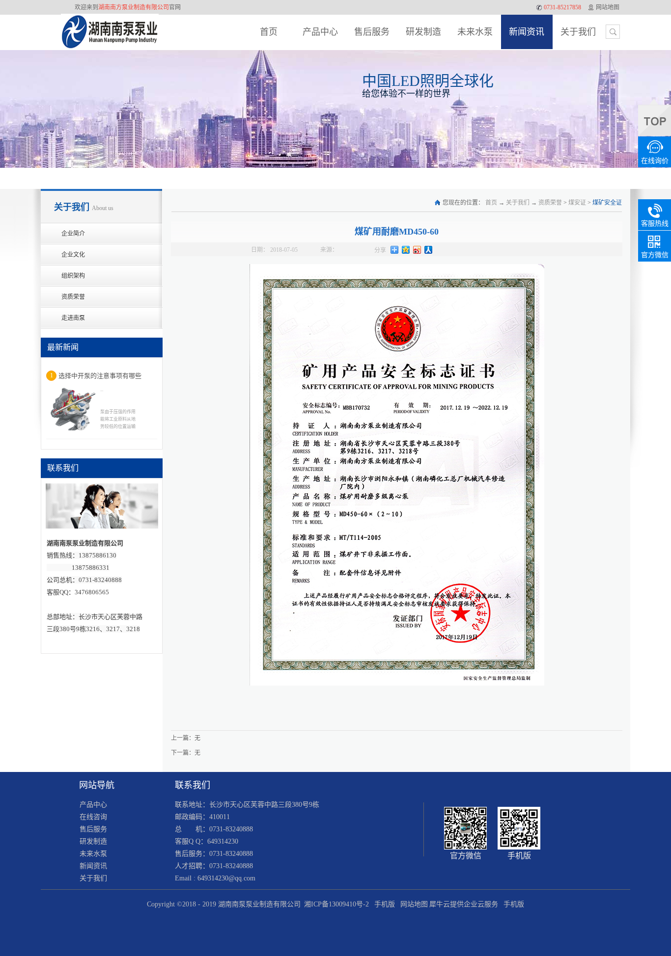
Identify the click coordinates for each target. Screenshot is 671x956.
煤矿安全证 (607, 202)
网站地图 (412, 904)
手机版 (382, 904)
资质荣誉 (550, 202)
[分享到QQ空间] (406, 250)
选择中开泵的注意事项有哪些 (99, 375)
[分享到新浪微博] (417, 250)
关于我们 (518, 202)
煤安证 (577, 202)
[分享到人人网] (428, 250)
